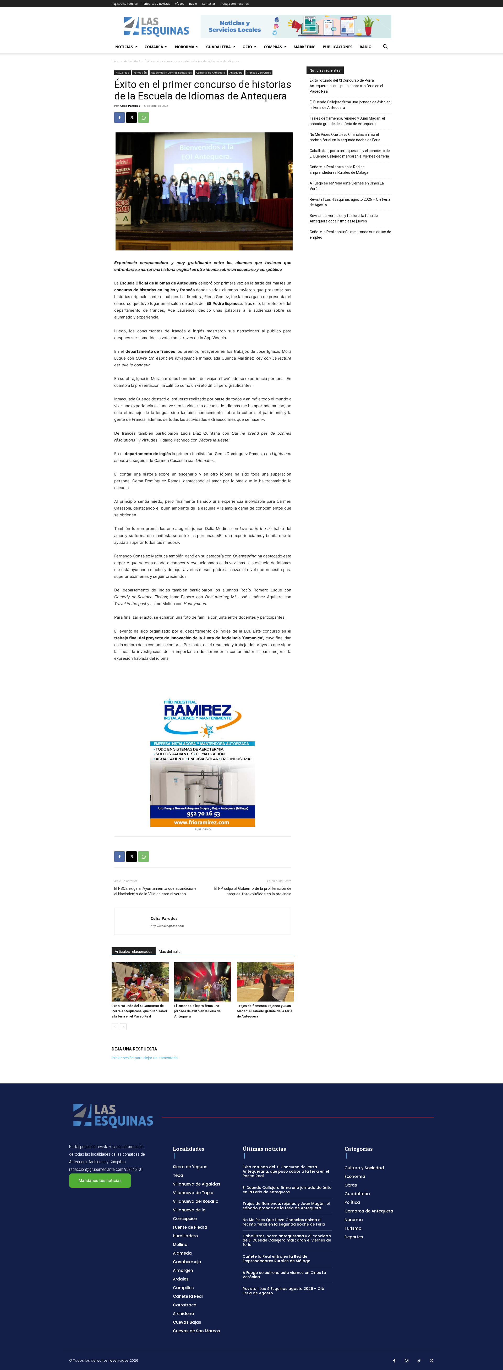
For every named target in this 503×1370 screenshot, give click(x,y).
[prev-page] (115, 1027)
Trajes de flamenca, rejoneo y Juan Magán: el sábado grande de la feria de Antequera (264, 1011)
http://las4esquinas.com (167, 926)
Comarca (154, 46)
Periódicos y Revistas (156, 3)
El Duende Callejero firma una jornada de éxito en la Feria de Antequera (197, 1011)
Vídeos (179, 3)
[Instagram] (407, 1361)
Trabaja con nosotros (234, 3)
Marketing (304, 46)
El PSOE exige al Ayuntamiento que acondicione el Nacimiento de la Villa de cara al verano (155, 891)
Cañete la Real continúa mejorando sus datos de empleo (350, 234)
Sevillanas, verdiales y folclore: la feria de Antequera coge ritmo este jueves (344, 218)
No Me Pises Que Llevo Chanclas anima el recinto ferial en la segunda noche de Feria (345, 137)
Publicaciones (337, 46)
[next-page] (123, 1027)
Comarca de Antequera (210, 72)
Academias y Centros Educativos (171, 72)
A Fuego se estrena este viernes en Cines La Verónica (347, 186)
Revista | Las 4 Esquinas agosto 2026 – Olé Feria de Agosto (350, 202)
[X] (131, 117)
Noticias (124, 46)
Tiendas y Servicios (259, 72)
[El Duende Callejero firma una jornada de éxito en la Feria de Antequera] (202, 982)
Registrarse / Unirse (125, 3)
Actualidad (132, 61)
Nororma (184, 46)
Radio (193, 3)
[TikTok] (419, 1361)
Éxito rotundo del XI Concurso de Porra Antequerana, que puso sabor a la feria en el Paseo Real (139, 1011)
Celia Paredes (130, 106)
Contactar (208, 3)
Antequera (236, 72)
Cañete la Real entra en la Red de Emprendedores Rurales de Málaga (339, 170)
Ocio (247, 46)
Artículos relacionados (133, 951)
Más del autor (170, 951)
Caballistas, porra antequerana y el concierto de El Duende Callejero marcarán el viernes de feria (350, 153)
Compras (273, 46)
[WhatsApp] (143, 117)
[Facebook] (119, 117)
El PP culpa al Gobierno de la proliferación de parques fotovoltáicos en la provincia (252, 891)
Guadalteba (218, 46)
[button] (385, 47)
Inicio (115, 61)
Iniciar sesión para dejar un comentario (145, 1057)
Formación (140, 72)
